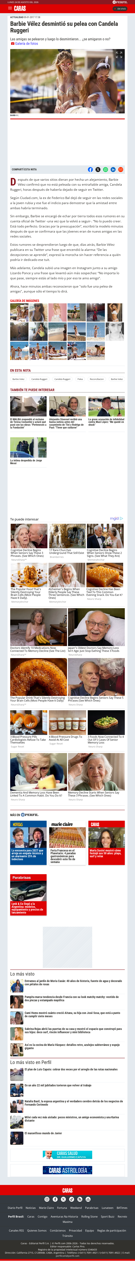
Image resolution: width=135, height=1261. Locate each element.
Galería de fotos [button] (26, 43)
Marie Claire (46, 1208)
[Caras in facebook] (55, 1199)
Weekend (76, 1208)
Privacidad (75, 1230)
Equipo (89, 1230)
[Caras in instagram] (46, 1199)
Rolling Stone (89, 1216)
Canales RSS (16, 1230)
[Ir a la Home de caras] (20, 10)
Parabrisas (91, 1208)
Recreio (122, 1216)
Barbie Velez (18, 379)
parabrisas (28, 878)
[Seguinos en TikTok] (71, 1199)
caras (106, 824)
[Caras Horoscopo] (67, 1173)
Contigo (42, 1216)
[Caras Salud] (67, 1158)
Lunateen (107, 1208)
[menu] (10, 9)
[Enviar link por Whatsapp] (105, 169)
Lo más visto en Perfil (30, 1062)
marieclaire (67, 824)
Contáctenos (58, 1230)
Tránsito (67, 1236)
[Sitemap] (88, 1199)
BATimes (122, 1208)
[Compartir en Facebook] (90, 169)
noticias (28, 824)
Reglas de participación (111, 1230)
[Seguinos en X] (63, 1199)
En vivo (122, 8)
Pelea (80, 379)
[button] (67, 84)
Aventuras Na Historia (64, 1216)
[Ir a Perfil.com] (120, 3)
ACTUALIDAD (16, 17)
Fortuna (62, 1208)
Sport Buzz (107, 1216)
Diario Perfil (15, 1208)
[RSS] (79, 1199)
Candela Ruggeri (39, 379)
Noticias (31, 1208)
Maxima (67, 1222)
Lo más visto (22, 974)
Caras (30, 1216)
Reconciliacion (97, 379)
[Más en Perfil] (29, 815)
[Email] (120, 169)
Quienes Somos (37, 1230)
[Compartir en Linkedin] (113, 169)
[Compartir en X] (97, 169)
